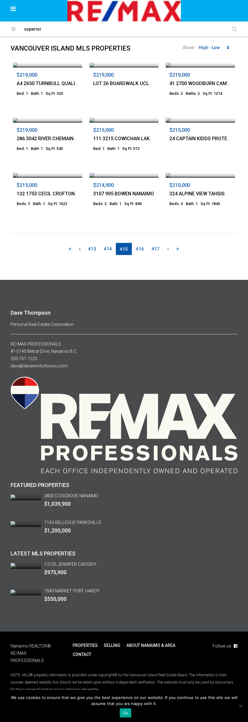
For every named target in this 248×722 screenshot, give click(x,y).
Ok (125, 712)
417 (156, 249)
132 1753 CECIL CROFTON (46, 194)
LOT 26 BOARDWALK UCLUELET (128, 83)
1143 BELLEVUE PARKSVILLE (72, 522)
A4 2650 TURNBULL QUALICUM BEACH (60, 83)
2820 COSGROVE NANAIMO (71, 495)
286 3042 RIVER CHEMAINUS (48, 138)
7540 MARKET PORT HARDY (72, 591)
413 (92, 249)
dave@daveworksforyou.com (39, 365)
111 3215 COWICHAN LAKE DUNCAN (133, 138)
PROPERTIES (85, 645)
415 (124, 249)
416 (140, 249)
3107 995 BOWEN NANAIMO (123, 194)
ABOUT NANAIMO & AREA (150, 645)
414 (108, 249)
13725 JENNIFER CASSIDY (70, 564)
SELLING (112, 645)
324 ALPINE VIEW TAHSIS (197, 194)
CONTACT (82, 654)
